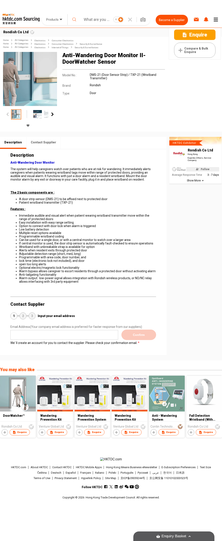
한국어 (167, 472)
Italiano (99, 472)
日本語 (180, 472)
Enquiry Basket (174, 536)
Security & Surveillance (91, 44)
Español (71, 472)
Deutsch (56, 472)
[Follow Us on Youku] (137, 487)
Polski (112, 472)
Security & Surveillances (86, 47)
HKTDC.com (18, 467)
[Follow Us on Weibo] (121, 487)
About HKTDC (39, 467)
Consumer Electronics (62, 40)
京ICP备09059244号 (133, 478)
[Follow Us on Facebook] (106, 487)
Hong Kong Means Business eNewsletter (131, 467)
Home (6, 40)
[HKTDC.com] (111, 459)
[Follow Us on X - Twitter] (111, 487)
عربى (155, 472)
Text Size (205, 467)
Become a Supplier (172, 20)
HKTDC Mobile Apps (89, 467)
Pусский (143, 472)
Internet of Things (60, 47)
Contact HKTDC (62, 467)
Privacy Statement (66, 478)
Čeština (42, 472)
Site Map (110, 478)
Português (127, 472)
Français (85, 472)
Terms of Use (42, 478)
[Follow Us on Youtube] (132, 487)
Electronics (40, 40)
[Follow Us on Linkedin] (116, 487)
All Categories (21, 40)
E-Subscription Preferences (179, 467)
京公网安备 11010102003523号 (168, 478)
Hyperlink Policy (91, 478)
